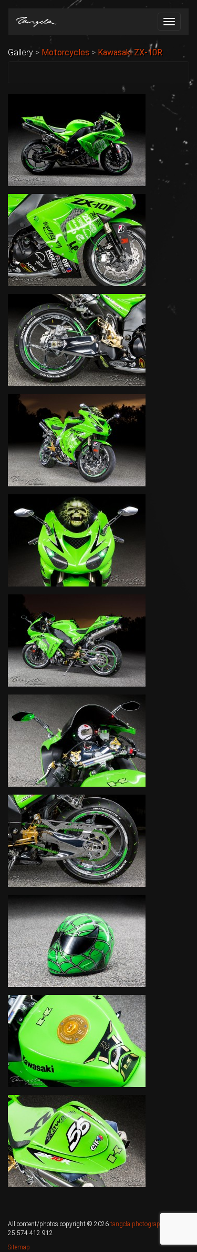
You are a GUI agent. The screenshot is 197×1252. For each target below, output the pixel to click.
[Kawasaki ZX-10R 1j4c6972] (77, 440)
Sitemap (19, 1247)
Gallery (20, 52)
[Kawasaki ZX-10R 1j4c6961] (77, 140)
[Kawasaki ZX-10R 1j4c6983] (77, 741)
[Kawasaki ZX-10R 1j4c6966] (77, 240)
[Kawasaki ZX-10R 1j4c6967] (77, 340)
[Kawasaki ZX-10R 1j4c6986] (77, 941)
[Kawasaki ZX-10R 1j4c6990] (77, 1041)
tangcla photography (138, 1224)
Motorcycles (65, 52)
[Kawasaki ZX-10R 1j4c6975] (77, 540)
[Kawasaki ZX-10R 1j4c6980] (77, 640)
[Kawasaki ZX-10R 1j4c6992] (77, 1141)
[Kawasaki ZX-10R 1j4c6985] (77, 841)
